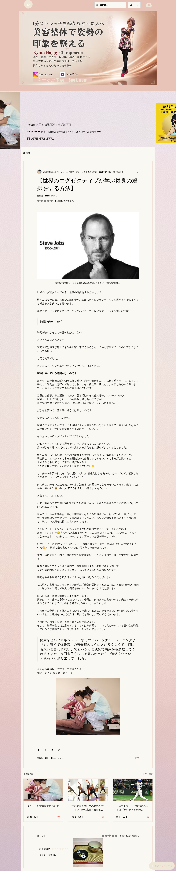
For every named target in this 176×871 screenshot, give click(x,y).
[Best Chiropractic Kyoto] (43, 790)
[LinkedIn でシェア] (52, 749)
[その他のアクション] (137, 171)
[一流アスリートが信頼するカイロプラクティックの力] (132, 790)
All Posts (26, 153)
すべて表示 (148, 773)
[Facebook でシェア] (38, 749)
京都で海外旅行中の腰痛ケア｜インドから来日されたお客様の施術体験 (88, 807)
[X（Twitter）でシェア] (45, 749)
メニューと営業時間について (43, 806)
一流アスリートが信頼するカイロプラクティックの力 (132, 807)
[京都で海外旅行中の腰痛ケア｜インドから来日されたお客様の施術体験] (88, 790)
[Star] (28, 4)
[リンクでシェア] (58, 749)
